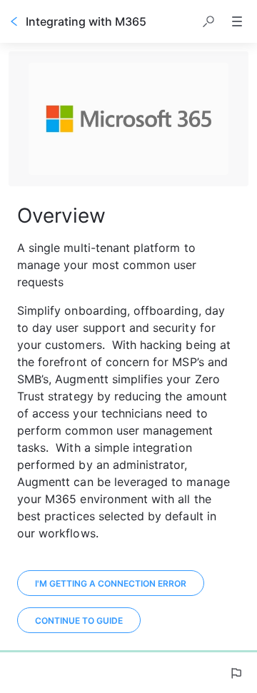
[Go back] (14, 21)
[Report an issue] (235, 673)
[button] (208, 21)
